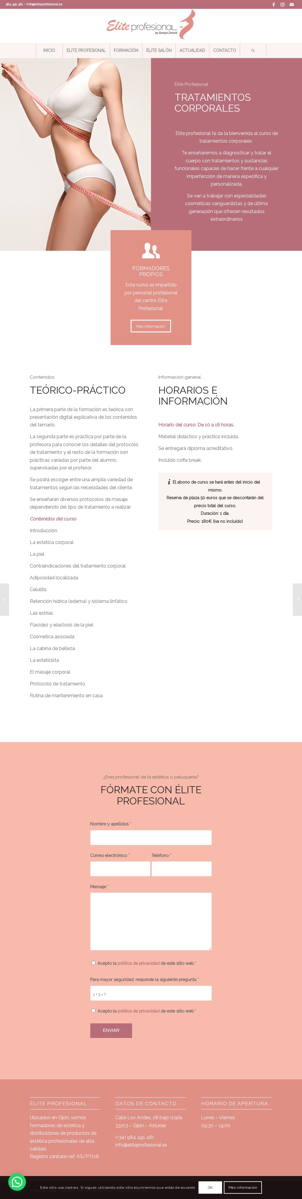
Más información (243, 1187)
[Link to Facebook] (274, 4)
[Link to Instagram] (282, 4)
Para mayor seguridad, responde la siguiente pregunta (144, 979)
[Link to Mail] (291, 4)
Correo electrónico (110, 855)
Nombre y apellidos (110, 823)
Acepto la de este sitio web (147, 963)
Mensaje (99, 886)
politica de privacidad (139, 963)
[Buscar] (253, 50)
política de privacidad (139, 1010)
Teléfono (161, 855)
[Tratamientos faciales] (4, 599)
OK (210, 1187)
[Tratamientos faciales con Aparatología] (297, 599)
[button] (17, 1182)
